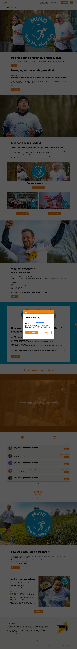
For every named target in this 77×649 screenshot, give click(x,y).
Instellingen (45, 332)
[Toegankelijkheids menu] (75, 1)
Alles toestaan (32, 332)
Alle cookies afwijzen (38, 335)
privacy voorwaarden (40, 322)
